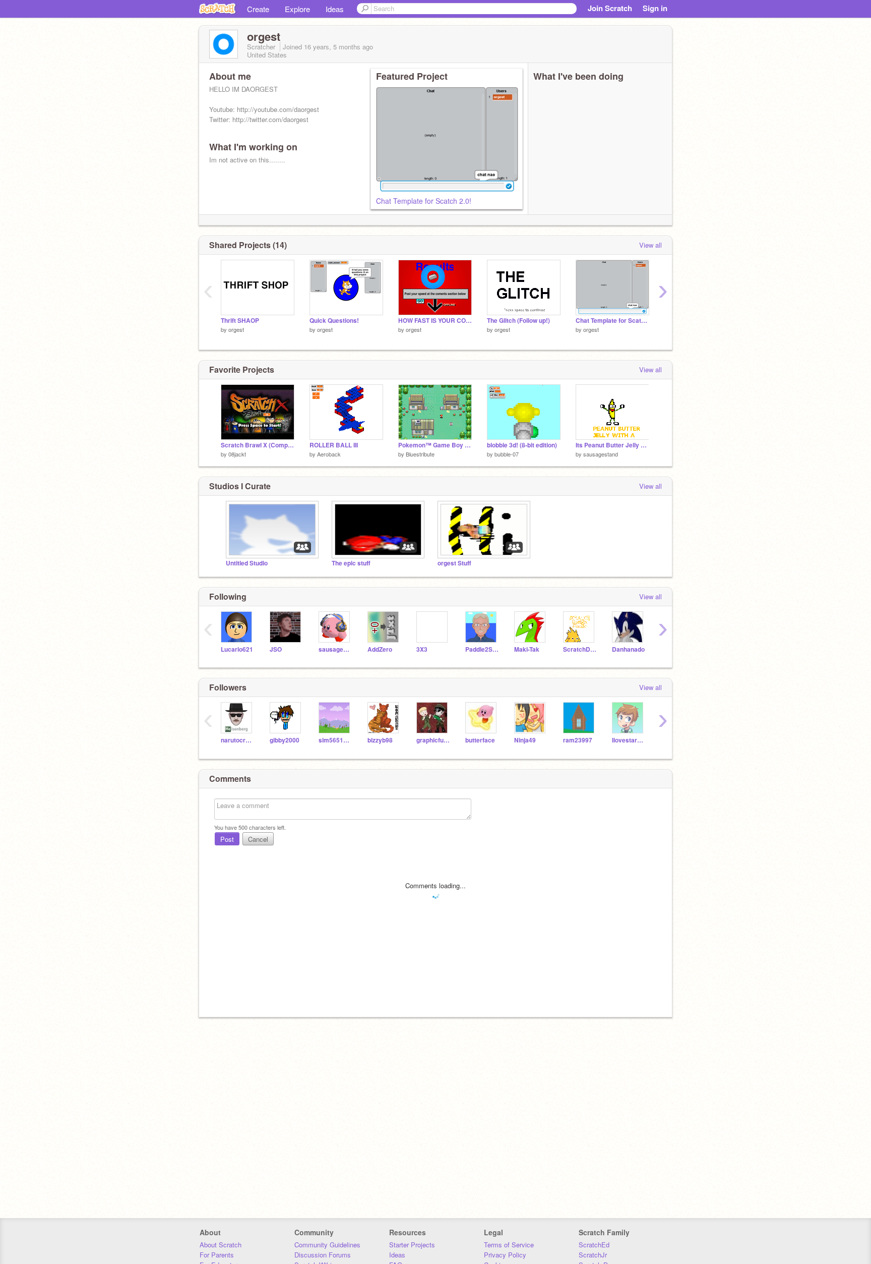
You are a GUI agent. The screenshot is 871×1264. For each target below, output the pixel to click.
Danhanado (628, 649)
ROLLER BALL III (333, 445)
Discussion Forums (322, 1254)
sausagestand (600, 454)
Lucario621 (237, 649)
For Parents (217, 1254)
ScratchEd (594, 1244)
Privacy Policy (505, 1254)
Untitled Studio (247, 563)
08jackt (237, 454)
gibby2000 (284, 740)
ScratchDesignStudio (580, 649)
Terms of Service (509, 1244)
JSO (276, 649)
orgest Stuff (454, 563)
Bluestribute (420, 454)
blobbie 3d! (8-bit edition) (522, 445)
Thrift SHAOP (240, 320)
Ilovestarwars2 (629, 740)
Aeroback (329, 454)
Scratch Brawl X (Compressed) (257, 445)
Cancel (258, 839)
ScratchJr (593, 1254)
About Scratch (220, 1244)
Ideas (335, 9)
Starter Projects (412, 1244)
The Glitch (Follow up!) (518, 320)
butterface (480, 740)
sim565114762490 (335, 740)
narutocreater (238, 740)
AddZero (379, 649)
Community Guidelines (327, 1244)
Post (227, 839)
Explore (297, 9)
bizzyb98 (380, 740)
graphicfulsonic (433, 740)
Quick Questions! (334, 320)
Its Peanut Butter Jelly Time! (612, 445)
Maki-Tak (526, 649)
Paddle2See (482, 649)
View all (650, 245)
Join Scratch (610, 8)
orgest (236, 329)
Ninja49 (525, 740)
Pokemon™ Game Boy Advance (435, 445)
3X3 (421, 649)
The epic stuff (351, 563)
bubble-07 (506, 454)
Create (258, 9)
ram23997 (577, 740)
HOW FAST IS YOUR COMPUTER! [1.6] (435, 320)
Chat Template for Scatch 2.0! (423, 201)
